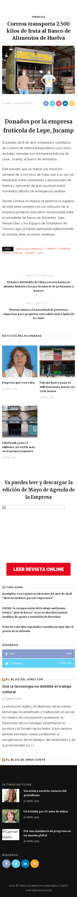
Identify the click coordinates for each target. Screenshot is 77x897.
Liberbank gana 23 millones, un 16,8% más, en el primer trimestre (18, 447)
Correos (51, 248)
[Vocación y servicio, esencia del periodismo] (10, 795)
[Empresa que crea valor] (19, 361)
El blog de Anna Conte (26, 759)
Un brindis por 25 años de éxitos (46, 811)
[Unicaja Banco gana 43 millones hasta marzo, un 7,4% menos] (57, 361)
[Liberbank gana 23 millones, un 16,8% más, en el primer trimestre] (19, 421)
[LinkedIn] (25, 863)
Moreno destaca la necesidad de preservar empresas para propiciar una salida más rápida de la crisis (38, 314)
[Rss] (34, 863)
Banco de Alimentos (29, 248)
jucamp (29, 253)
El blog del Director (24, 679)
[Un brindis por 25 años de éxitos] (10, 816)
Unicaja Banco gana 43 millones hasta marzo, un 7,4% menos (57, 387)
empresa (64, 248)
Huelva (17, 253)
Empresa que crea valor (18, 382)
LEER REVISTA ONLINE (38, 569)
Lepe (40, 253)
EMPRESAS (38, 17)
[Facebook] (6, 863)
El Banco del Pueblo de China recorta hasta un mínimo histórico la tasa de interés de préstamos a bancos (38, 286)
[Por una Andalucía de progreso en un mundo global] (10, 834)
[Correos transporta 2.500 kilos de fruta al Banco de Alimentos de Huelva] (38, 70)
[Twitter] (16, 863)
